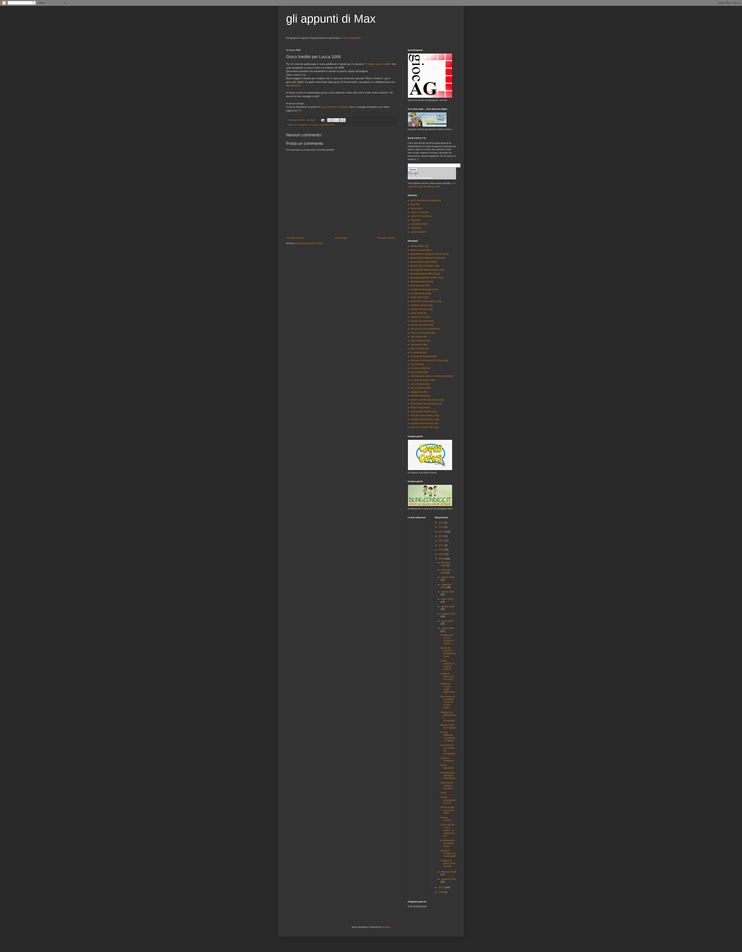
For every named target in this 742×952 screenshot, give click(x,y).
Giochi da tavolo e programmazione (448, 652)
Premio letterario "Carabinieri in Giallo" (448, 736)
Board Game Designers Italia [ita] (428, 257)
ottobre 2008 (447, 577)
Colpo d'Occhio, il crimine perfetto (448, 664)
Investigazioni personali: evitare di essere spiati (448, 702)
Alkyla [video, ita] (419, 246)
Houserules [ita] (419, 344)
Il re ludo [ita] (417, 364)
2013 (441, 536)
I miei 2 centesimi (420, 212)
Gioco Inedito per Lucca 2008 (447, 810)
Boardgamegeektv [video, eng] (427, 277)
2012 (441, 540)
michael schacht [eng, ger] (424, 423)
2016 (441, 522)
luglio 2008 (447, 599)
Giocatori (415, 204)
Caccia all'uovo (446, 819)
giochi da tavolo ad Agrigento (426, 200)
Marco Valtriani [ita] (421, 387)
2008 (441, 558)
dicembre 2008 (446, 564)
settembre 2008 (446, 586)
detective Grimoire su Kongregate (448, 853)
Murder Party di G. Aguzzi (448, 726)
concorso (314, 125)
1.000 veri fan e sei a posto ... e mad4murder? (448, 830)
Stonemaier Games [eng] (424, 411)
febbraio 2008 (448, 871)
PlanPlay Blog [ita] (420, 395)
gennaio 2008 (448, 879)
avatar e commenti (447, 759)
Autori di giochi (418, 232)
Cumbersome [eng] (421, 293)
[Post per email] (322, 120)
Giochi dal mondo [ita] (422, 321)
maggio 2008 (448, 613)
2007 (441, 887)
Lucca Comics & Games (334, 106)
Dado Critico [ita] (419, 297)
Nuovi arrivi (417, 208)
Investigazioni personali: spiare (448, 843)
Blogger (386, 927)
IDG (300, 110)
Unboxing (416, 228)
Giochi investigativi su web (448, 800)
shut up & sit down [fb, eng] (425, 427)
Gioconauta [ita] (419, 336)
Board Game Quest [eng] (424, 262)
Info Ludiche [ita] (419, 372)
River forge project (420, 407)
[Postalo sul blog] (333, 120)
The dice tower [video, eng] (425, 415)
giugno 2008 (447, 606)
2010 (441, 549)
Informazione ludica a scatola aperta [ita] (432, 376)
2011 (441, 545)
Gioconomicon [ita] (420, 340)
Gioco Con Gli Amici (421, 216)
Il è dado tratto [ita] (420, 368)
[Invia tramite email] (329, 120)
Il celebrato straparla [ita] (423, 356)
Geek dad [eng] (419, 313)
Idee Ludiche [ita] (420, 348)
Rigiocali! (415, 220)
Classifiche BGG (419, 224)
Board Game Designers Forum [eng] (429, 254)
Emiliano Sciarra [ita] (421, 305)
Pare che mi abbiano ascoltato (447, 785)
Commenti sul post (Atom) (309, 243)
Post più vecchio (386, 238)
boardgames (303, 125)
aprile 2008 (447, 621)
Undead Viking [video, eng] (425, 419)
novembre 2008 (446, 571)
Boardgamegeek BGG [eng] (425, 273)
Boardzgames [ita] (420, 285)
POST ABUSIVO (447, 766)
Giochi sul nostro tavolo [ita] (425, 328)
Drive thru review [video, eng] (426, 301)
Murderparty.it (293, 85)
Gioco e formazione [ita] (423, 332)
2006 (441, 892)
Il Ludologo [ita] (419, 352)
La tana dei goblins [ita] (423, 380)
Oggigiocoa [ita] (419, 392)
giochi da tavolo (327, 125)
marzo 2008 (447, 628)
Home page (341, 238)
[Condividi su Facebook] (340, 120)
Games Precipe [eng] (422, 309)
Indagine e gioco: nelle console (448, 863)
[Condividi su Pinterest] (344, 120)
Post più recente (295, 238)
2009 (441, 554)
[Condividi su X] (336, 120)
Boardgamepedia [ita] (422, 281)
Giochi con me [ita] (420, 317)
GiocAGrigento (352, 38)
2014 (441, 531)
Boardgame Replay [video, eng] (427, 269)
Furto (443, 792)
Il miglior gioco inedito (378, 64)
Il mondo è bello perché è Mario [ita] (429, 360)
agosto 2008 (447, 591)
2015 (441, 527)
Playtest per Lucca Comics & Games (447, 639)
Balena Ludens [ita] (421, 250)
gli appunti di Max (331, 18)
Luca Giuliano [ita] (420, 384)
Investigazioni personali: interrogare (448, 775)
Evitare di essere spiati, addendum (448, 687)
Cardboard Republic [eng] (424, 289)
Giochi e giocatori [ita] (422, 325)
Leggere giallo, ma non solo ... (448, 676)
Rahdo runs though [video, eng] (427, 399)
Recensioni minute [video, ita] (426, 403)
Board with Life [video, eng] (425, 265)
